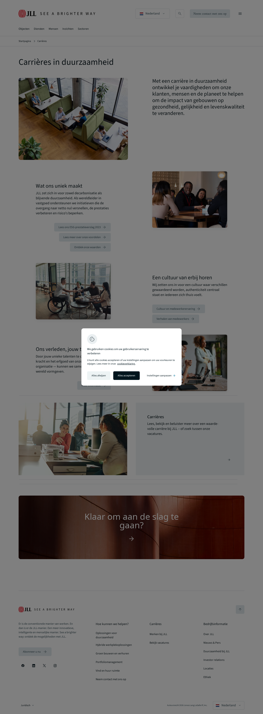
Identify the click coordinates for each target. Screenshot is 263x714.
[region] (131, 357)
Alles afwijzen (99, 375)
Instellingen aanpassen (161, 375)
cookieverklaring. (126, 364)
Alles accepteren (126, 375)
